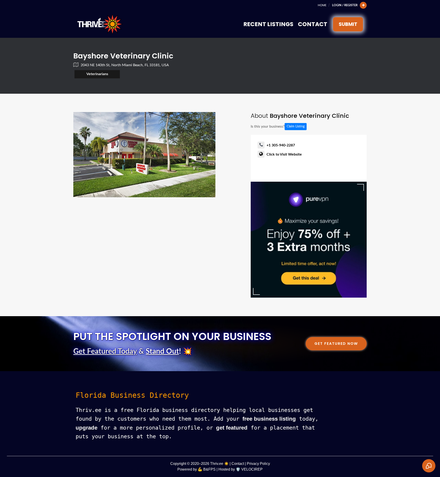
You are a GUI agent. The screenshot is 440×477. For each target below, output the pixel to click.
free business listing (269, 419)
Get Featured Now (336, 343)
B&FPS (209, 469)
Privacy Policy (258, 464)
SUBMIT (348, 24)
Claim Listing (296, 126)
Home (322, 5)
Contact (312, 24)
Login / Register (345, 5)
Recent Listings (268, 24)
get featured (232, 428)
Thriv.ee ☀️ (219, 464)
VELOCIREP (252, 469)
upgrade (86, 428)
